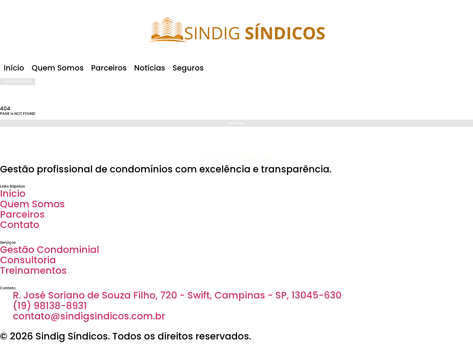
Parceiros (109, 68)
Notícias (149, 68)
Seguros (188, 68)
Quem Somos (58, 68)
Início (14, 68)
